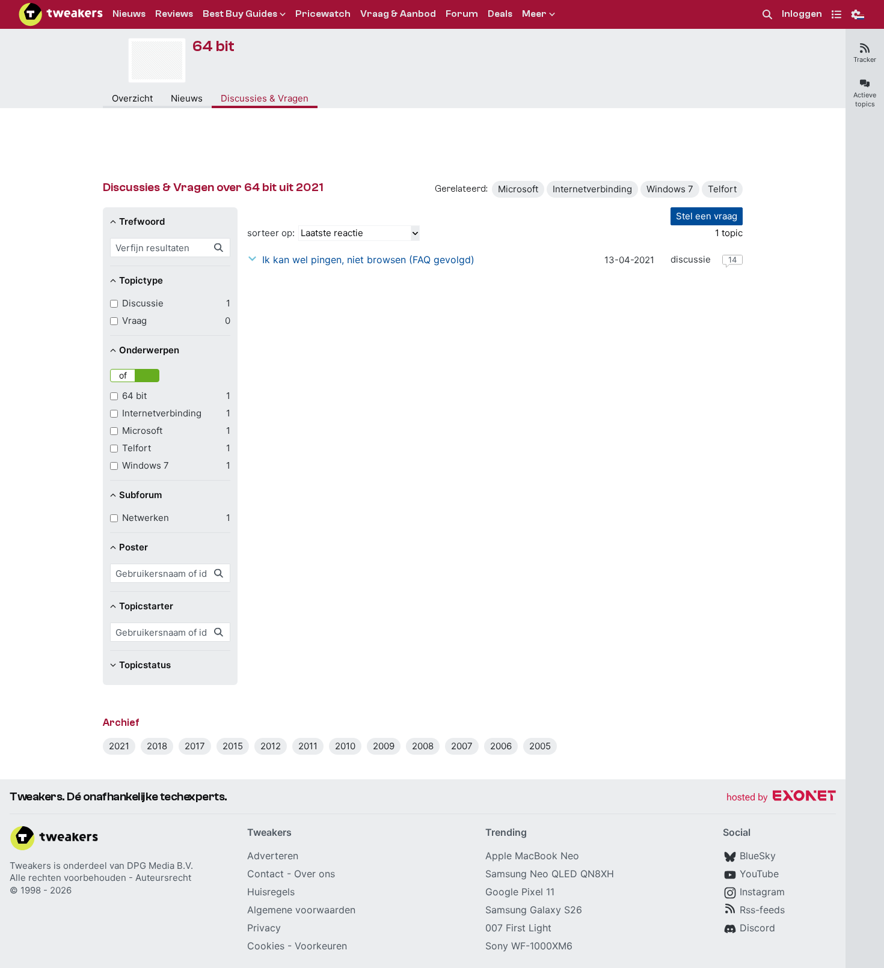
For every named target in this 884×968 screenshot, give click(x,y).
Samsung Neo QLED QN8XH (549, 874)
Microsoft (518, 189)
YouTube (759, 874)
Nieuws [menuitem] (129, 13)
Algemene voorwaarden (301, 910)
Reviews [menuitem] (174, 13)
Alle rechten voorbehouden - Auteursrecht (100, 877)
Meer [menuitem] (534, 13)
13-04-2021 (629, 260)
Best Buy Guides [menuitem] (240, 13)
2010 (345, 746)
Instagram (762, 892)
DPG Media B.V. (160, 865)
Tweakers (30, 865)
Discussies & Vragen (264, 98)
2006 (501, 746)
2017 (195, 746)
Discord (757, 928)
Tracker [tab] (864, 59)
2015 (233, 746)
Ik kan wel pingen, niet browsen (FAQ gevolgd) (368, 260)
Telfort (722, 189)
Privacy (264, 928)
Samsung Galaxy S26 (533, 910)
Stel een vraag (706, 216)
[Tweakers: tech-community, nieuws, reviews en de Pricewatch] (61, 14)
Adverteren (272, 856)
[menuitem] (767, 15)
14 (732, 259)
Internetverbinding (592, 189)
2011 (308, 746)
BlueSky (758, 856)
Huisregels (271, 892)
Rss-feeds (762, 910)
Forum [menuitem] (462, 13)
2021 (119, 746)
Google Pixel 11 (519, 892)
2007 (462, 746)
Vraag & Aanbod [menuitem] (398, 13)
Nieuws (187, 98)
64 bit (213, 46)
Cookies (265, 946)
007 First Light (518, 928)
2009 (383, 746)
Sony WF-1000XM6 (528, 946)
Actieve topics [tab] (864, 99)
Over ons (314, 874)
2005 (540, 746)
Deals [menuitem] (500, 13)
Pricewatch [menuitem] (323, 13)
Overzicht (132, 98)
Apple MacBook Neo (532, 856)
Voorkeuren (321, 946)
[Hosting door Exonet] (781, 797)
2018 (157, 746)
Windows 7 (669, 189)
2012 (270, 746)
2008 (423, 746)
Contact (265, 874)
